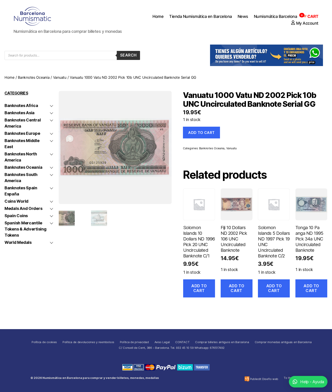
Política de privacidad (134, 342)
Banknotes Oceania (33, 77)
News (243, 16)
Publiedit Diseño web (264, 379)
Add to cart (201, 132)
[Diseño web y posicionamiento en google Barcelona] (247, 379)
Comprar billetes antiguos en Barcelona (222, 342)
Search (128, 55)
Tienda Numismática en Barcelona (200, 16)
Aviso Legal (162, 342)
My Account (307, 23)
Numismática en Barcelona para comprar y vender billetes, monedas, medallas (100, 378)
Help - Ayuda (312, 381)
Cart (310, 16)
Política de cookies (44, 342)
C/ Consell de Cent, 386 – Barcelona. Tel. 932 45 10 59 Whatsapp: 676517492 (171, 347)
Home (158, 16)
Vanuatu (59, 77)
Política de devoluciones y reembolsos (88, 342)
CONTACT (182, 342)
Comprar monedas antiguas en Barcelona (283, 342)
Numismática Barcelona (275, 16)
